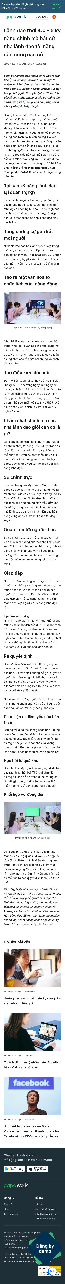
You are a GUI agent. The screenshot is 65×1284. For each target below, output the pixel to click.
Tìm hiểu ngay (56, 6)
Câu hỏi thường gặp (45, 1209)
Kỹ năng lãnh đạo (22, 64)
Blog (6, 64)
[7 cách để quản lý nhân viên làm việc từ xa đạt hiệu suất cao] (32, 1032)
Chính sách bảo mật (45, 1218)
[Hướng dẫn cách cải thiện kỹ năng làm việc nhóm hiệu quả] (32, 968)
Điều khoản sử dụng (45, 1214)
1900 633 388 (15, 1261)
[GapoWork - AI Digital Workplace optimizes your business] (16, 17)
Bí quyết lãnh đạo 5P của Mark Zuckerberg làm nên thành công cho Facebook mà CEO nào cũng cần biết (31, 1131)
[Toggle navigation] (59, 17)
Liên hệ (38, 1204)
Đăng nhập (42, 17)
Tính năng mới (11, 1214)
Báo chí (8, 1204)
